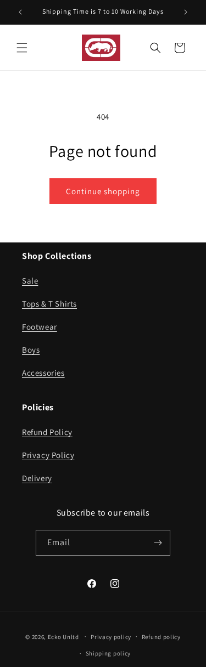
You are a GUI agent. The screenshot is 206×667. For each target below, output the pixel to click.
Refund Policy (47, 432)
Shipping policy (108, 653)
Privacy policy (111, 637)
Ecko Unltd (63, 636)
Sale (30, 280)
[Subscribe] (158, 543)
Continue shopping (103, 191)
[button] (22, 48)
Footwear (39, 326)
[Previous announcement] (20, 12)
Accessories (43, 373)
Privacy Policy (48, 455)
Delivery (37, 478)
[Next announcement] (186, 12)
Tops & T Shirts (49, 303)
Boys (31, 349)
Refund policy (161, 637)
